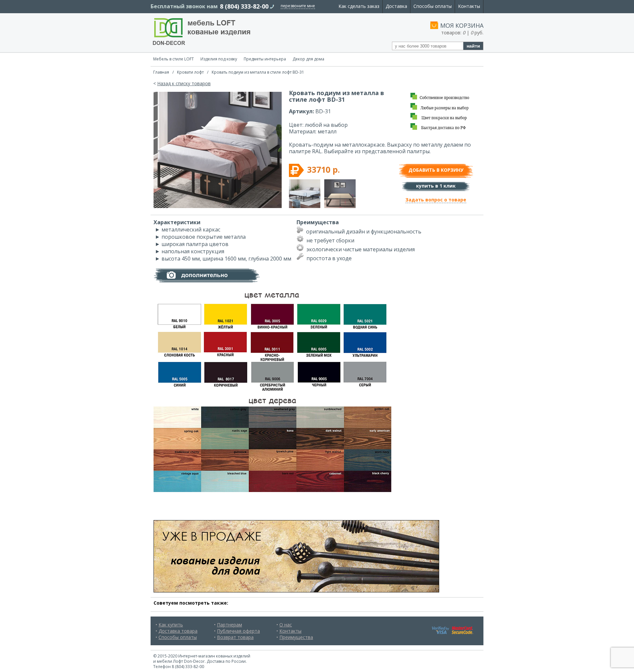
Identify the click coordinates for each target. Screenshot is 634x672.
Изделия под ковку (218, 59)
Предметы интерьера (265, 59)
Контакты (469, 6)
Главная (161, 72)
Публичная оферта (238, 631)
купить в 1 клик (436, 186)
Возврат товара (235, 637)
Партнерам (229, 624)
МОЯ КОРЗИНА (461, 25)
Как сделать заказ (358, 6)
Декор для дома (308, 59)
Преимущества (296, 637)
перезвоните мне (298, 6)
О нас (285, 624)
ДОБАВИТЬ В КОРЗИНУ (435, 170)
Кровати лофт (190, 72)
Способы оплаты (432, 6)
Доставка (396, 6)
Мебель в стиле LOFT (173, 59)
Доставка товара (177, 631)
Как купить (170, 624)
